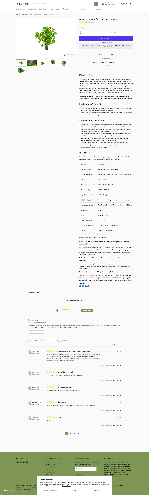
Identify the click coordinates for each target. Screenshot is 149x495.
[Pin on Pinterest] (88, 286)
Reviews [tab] (31, 293)
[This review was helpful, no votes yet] (116, 365)
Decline (96, 490)
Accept (73, 490)
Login (125, 3)
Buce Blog (74, 9)
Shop (47, 462)
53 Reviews (91, 22)
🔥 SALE (65, 9)
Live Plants (20, 9)
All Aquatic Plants (51, 464)
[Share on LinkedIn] (86, 286)
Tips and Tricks (50, 467)
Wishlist (84, 9)
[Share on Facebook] (80, 286)
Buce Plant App (50, 472)
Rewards (99, 9)
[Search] (96, 4)
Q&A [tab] (37, 293)
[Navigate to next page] (87, 433)
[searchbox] (34, 340)
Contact (48, 469)
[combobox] (62, 4)
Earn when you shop (110, 4)
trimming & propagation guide (90, 147)
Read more (72, 360)
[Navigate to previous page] (62, 433)
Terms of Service (118, 485)
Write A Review (87, 310)
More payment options (106, 42)
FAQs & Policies (20, 485)
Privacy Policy (66, 486)
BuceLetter (49, 474)
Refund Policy (19, 487)
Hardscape (55, 9)
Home (18, 14)
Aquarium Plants (27, 14)
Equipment (43, 9)
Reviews (27, 487)
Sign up (79, 475)
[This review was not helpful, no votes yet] (119, 365)
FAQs (91, 9)
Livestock (32, 9)
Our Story (28, 485)
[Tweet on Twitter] (83, 286)
